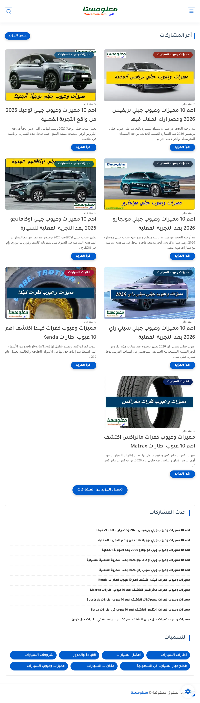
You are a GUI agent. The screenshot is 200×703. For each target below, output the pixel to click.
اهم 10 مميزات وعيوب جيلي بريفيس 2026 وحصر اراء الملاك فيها (153, 115)
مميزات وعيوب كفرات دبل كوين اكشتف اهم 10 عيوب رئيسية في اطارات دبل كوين (131, 620)
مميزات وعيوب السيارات (46, 666)
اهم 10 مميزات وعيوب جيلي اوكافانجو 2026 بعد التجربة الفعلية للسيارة (53, 224)
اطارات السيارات (174, 655)
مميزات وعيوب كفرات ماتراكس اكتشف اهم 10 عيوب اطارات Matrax (149, 442)
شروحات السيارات (39, 655)
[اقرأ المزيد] (182, 147)
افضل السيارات (128, 655)
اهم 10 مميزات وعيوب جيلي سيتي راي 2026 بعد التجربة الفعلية (152, 333)
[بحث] (8, 11)
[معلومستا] (100, 11)
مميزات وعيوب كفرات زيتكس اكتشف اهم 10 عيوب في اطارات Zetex (140, 610)
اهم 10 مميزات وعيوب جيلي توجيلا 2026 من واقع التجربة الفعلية (51, 115)
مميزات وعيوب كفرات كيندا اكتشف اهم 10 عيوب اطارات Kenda (50, 333)
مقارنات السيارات (100, 666)
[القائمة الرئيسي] (191, 11)
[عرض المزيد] (17, 36)
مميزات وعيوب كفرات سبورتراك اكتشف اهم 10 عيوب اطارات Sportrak (138, 600)
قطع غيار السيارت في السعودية (162, 666)
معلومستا (139, 693)
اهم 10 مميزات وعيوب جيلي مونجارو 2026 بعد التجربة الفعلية (154, 224)
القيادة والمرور (84, 655)
